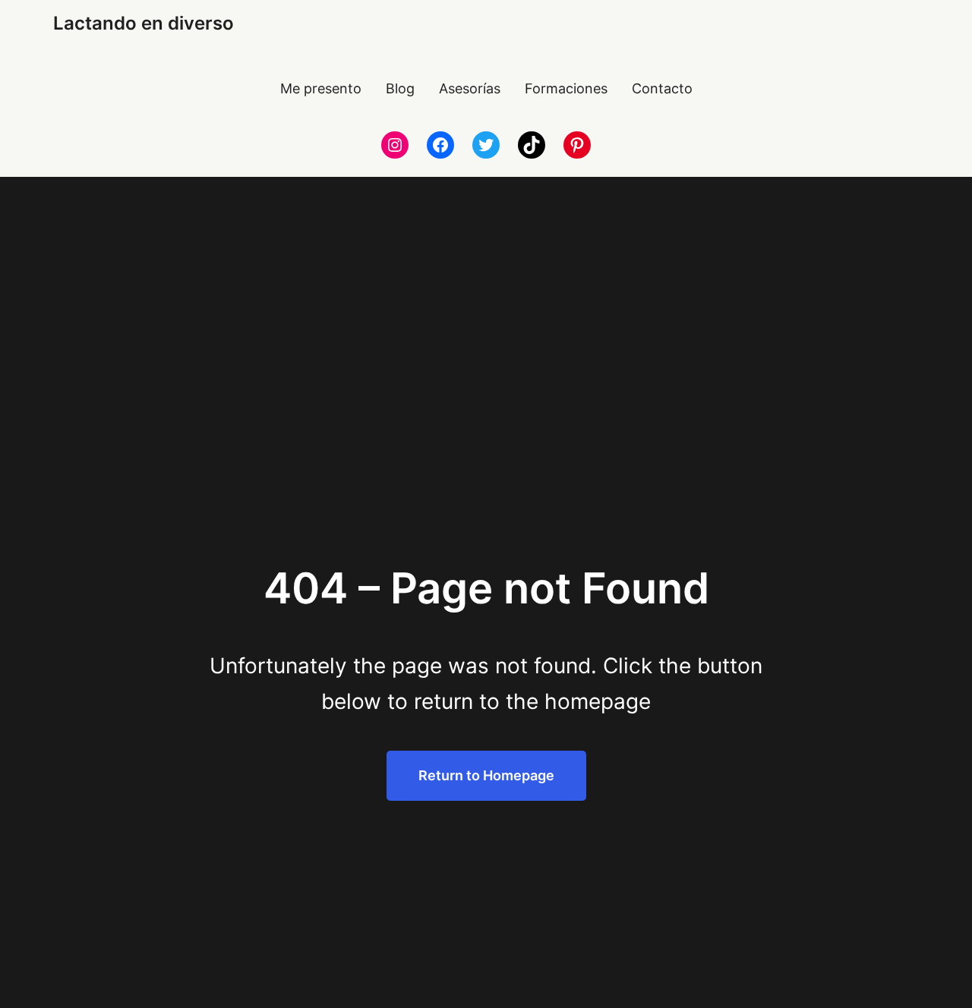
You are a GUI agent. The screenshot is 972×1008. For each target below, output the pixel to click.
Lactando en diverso (143, 23)
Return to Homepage (486, 775)
